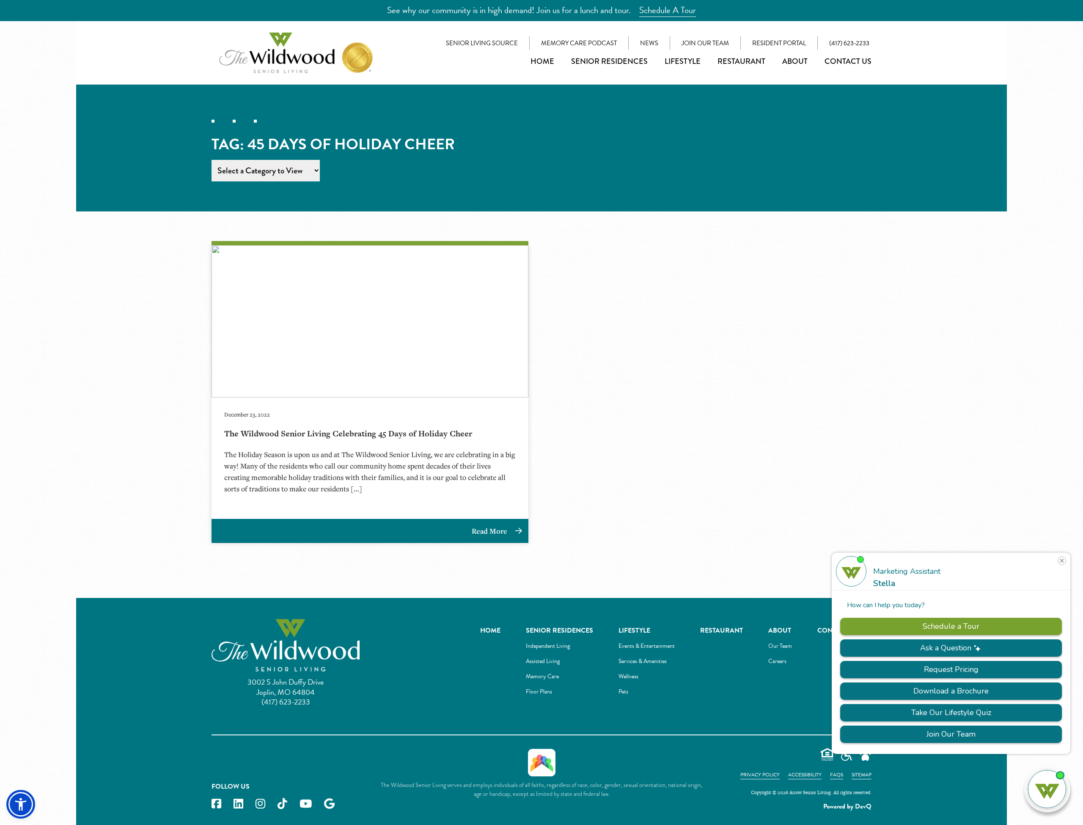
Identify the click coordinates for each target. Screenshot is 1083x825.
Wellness (628, 676)
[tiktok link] (282, 804)
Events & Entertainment (646, 645)
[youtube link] (306, 804)
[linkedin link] (238, 804)
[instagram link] (260, 804)
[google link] (329, 804)
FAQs (836, 774)
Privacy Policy (760, 774)
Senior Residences (609, 61)
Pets (623, 691)
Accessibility (805, 774)
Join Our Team (705, 43)
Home (542, 61)
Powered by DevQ (847, 806)
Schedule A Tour (667, 10)
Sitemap (861, 774)
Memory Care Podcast (579, 43)
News (649, 43)
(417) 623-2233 (849, 43)
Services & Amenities (642, 661)
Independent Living (548, 645)
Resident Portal (779, 43)
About (795, 61)
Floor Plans (539, 691)
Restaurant (741, 61)
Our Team (780, 645)
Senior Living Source (482, 43)
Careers (777, 661)
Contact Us (848, 61)
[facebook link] (216, 804)
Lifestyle (683, 61)
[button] (20, 804)
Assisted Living (543, 661)
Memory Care (542, 676)
